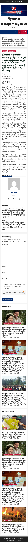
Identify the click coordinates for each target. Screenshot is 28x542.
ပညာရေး (5, 51)
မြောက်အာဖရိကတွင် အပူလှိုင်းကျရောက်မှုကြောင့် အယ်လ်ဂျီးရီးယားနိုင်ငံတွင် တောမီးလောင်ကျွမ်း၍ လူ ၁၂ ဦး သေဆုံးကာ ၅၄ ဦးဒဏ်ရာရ (13, 527)
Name (4, 266)
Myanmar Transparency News (14, 21)
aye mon (6, 74)
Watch (24, 31)
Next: (14, 224)
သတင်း (18, 323)
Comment (5, 244)
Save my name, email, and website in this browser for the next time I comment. (14, 286)
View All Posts (14, 199)
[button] (2, 31)
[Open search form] (15, 31)
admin (5, 337)
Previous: (13, 211)
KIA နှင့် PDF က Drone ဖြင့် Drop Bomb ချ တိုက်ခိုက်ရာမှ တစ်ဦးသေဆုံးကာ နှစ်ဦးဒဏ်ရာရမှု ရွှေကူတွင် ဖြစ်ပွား (13, 434)
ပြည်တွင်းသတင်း (12, 51)
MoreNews (10, 540)
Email (4, 272)
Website (4, 278)
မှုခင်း (14, 323)
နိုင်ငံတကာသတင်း (8, 520)
